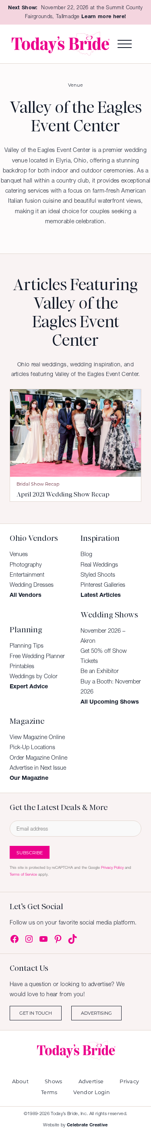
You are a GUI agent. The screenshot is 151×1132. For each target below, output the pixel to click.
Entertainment (27, 574)
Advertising (96, 1013)
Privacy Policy (112, 867)
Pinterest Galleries (103, 584)
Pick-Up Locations (32, 747)
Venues (19, 554)
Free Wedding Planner (37, 656)
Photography (26, 564)
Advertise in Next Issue (38, 767)
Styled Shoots (98, 574)
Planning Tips (26, 645)
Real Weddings (99, 564)
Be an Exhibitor (100, 671)
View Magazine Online (37, 737)
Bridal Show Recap (38, 484)
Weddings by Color (34, 676)
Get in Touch (35, 1013)
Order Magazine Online (38, 757)
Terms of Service (23, 874)
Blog (86, 554)
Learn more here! (103, 16)
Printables (22, 666)
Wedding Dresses (32, 584)
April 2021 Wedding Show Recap (63, 494)
